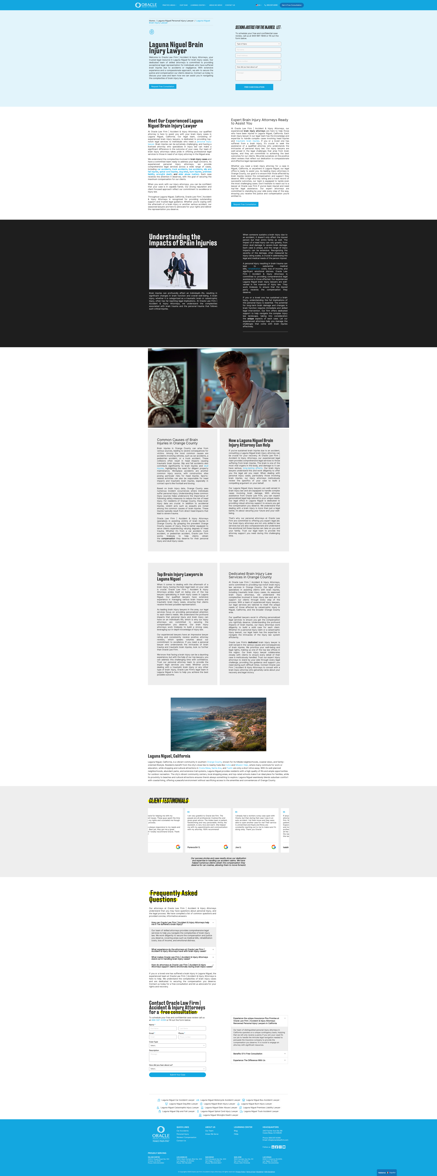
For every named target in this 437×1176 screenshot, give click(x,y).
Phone (181, 1033)
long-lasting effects (252, 468)
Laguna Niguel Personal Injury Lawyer (176, 20)
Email (152, 1033)
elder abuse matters (189, 174)
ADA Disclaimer (269, 1172)
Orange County (214, 762)
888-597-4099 (159, 1020)
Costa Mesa (204, 768)
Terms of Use (250, 1172)
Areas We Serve (215, 5)
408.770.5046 (244, 1163)
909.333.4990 (158, 1163)
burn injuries (196, 171)
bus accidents (195, 169)
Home (152, 20)
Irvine (228, 765)
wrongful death (164, 174)
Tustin (230, 768)
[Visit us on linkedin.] (273, 1147)
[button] (142, 830)
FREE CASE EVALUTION (254, 87)
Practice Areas (169, 5)
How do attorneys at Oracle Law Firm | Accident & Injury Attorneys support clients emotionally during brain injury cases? (182, 966)
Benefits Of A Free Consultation (247, 1054)
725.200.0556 (273, 1163)
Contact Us (230, 5)
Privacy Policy (240, 1172)
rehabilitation (254, 268)
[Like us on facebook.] (277, 1147)
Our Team (184, 5)
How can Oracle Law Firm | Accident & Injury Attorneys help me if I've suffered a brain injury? (180, 923)
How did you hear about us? (161, 1065)
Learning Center (198, 5)
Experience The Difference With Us (249, 1060)
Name (152, 1025)
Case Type (153, 1042)
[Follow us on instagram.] (280, 1147)
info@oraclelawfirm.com (278, 1140)
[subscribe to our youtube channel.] (284, 1147)
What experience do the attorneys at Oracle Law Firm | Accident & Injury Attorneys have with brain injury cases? (178, 950)
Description (154, 1050)
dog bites (183, 171)
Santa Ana (216, 768)
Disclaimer (259, 1172)
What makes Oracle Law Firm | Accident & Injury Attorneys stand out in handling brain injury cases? (179, 958)
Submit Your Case (177, 1075)
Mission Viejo (242, 765)
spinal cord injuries (169, 171)
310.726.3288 (187, 1163)
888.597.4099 (275, 1138)
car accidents (164, 169)
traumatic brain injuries (247, 141)
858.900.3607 (216, 1163)
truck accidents (179, 169)
